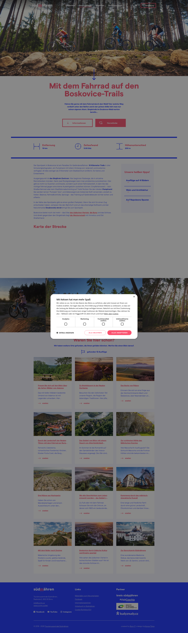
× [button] (134, 296)
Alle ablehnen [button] (95, 333)
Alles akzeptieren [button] (119, 333)
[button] (65, 333)
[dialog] (94, 316)
